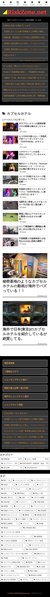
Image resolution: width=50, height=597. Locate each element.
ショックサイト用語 (13, 405)
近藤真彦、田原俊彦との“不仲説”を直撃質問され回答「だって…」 (25, 37)
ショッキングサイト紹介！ (16, 380)
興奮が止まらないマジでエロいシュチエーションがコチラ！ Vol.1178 (25, 90)
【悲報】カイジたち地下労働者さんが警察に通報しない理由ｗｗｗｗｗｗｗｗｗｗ (25, 31)
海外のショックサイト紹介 (16, 396)
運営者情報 (9, 363)
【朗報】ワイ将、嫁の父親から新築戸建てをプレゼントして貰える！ (25, 78)
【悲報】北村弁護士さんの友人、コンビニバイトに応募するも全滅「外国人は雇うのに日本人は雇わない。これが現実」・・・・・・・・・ (25, 43)
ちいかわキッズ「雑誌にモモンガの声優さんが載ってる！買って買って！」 (25, 437)
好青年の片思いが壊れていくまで (16, 26)
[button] (45, 416)
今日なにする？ (9, 55)
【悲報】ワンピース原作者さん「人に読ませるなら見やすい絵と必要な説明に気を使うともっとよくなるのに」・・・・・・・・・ (25, 443)
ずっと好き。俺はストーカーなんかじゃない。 (22, 66)
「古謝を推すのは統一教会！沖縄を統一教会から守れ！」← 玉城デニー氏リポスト (25, 84)
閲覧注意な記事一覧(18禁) (16, 388)
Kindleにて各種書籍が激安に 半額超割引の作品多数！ (25, 72)
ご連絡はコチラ (11, 371)
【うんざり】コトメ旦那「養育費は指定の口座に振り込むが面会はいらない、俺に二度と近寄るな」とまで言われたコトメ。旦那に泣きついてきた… (25, 431)
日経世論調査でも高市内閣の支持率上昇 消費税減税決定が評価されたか (25, 96)
